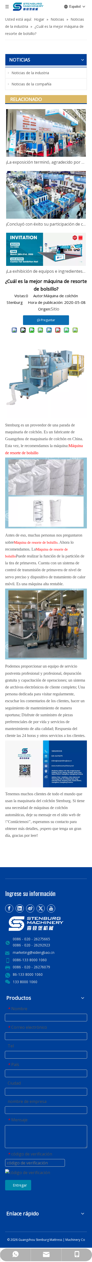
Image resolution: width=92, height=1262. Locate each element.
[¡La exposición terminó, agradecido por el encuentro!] (46, 133)
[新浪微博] (30, 908)
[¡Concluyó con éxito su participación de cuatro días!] (46, 195)
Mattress (56, 1240)
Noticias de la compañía (30, 84)
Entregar (20, 1185)
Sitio (55, 309)
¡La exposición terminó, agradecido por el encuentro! (46, 162)
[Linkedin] (20, 908)
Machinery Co (75, 1240)
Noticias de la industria (29, 72)
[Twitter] (41, 908)
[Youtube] (51, 908)
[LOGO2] (46, 923)
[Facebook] (9, 908)
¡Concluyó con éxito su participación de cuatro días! (46, 224)
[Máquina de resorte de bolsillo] (46, 417)
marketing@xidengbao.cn (33, 952)
